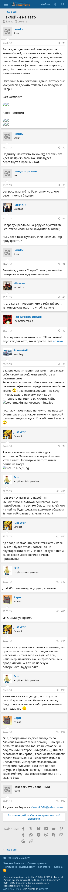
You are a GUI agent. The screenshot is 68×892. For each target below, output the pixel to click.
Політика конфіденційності (19, 866)
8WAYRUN (43, 888)
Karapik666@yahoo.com (47, 807)
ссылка (58, 341)
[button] (5, 858)
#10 (63, 491)
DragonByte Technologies (28, 882)
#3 (64, 185)
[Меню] (6, 4)
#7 (64, 330)
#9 (64, 446)
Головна (58, 866)
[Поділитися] (58, 43)
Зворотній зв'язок (13, 863)
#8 (64, 364)
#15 (63, 690)
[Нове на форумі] (55, 4)
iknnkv (9, 21)
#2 (64, 147)
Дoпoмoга (44, 866)
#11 (63, 536)
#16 (63, 731)
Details (45, 882)
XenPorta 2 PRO (11, 888)
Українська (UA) (20, 858)
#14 (63, 640)
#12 (63, 581)
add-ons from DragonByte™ (46, 879)
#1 (64, 43)
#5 (64, 263)
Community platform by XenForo (33, 877)
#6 (64, 297)
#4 (64, 218)
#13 (63, 611)
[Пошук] (62, 4)
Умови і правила (36, 863)
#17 (63, 800)
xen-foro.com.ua (22, 885)
